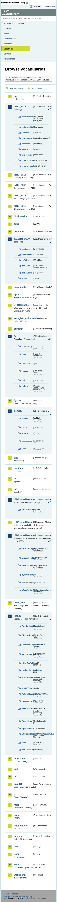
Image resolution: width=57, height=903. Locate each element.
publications (21, 825)
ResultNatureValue (27, 709)
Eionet (15, 18)
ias (15, 478)
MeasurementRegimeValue (27, 677)
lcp (15, 794)
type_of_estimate (27, 160)
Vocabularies (9, 49)
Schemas (8, 44)
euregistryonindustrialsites (23, 318)
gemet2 (18, 411)
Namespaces (9, 59)
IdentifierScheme (27, 663)
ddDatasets (27, 255)
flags (24, 354)
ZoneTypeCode (27, 750)
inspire (17, 616)
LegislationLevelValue (27, 670)
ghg (16, 457)
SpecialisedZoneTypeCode (27, 721)
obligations (27, 273)
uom (16, 854)
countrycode (27, 117)
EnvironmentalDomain (27, 654)
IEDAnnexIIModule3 (23, 522)
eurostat (18, 329)
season (25, 149)
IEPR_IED (19, 602)
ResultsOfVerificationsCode (27, 565)
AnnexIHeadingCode (27, 509)
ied (15, 489)
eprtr (16, 294)
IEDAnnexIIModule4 (23, 535)
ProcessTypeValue (27, 701)
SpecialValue (27, 728)
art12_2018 (20, 174)
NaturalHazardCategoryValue (27, 694)
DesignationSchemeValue (27, 645)
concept (25, 418)
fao (15, 336)
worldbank (20, 875)
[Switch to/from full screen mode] (39, 6)
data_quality (27, 127)
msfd (16, 805)
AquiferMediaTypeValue (27, 626)
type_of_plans (27, 166)
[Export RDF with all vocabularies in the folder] (49, 109)
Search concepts (37, 88)
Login (35, 6)
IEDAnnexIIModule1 (23, 499)
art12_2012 (20, 106)
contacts (26, 249)
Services (7, 54)
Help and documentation (14, 23)
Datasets (7, 28)
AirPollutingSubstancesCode (27, 548)
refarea (25, 371)
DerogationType (27, 558)
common (19, 231)
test (16, 846)
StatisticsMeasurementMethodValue (27, 734)
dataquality (20, 287)
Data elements (10, 39)
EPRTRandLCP (22, 305)
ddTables (26, 260)
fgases (17, 400)
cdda (16, 224)
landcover (19, 758)
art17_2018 (20, 206)
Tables (6, 34)
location (25, 133)
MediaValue (27, 688)
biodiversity (20, 216)
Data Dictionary (24, 18)
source (25, 433)
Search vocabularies (17, 88)
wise (16, 864)
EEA (15, 2)
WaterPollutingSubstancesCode (27, 590)
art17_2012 (20, 195)
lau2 (16, 776)
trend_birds (27, 155)
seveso (18, 836)
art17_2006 (20, 185)
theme (24, 743)
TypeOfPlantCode (27, 575)
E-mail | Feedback (11, 894)
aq (15, 96)
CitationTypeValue (27, 635)
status (24, 278)
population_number (27, 138)
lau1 (16, 769)
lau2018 (18, 784)
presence (26, 144)
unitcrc (25, 386)
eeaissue (26, 266)
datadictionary (22, 239)
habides (18, 468)
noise (17, 815)
